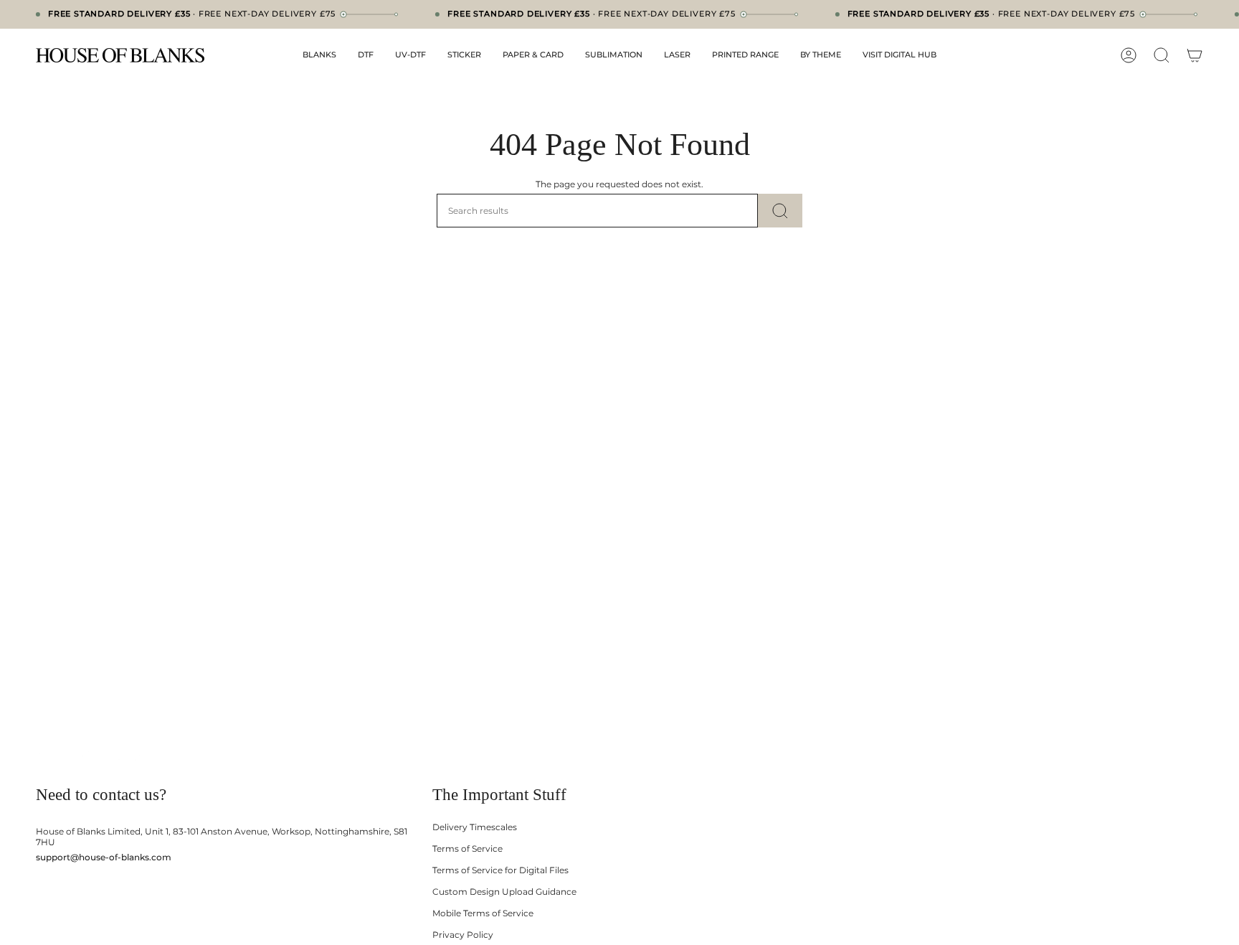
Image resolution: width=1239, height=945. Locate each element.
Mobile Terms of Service (482, 913)
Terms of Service (467, 848)
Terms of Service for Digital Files (500, 870)
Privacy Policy (462, 934)
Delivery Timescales (474, 827)
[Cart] (1194, 55)
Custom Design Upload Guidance (504, 891)
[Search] (780, 210)
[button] (319, 55)
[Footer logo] (91, 756)
